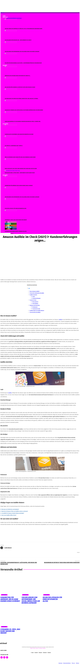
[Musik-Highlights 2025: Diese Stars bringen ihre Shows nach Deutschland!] (11, 159)
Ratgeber (5, 175)
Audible (60, 319)
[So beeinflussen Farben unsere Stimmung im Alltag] (11, 221)
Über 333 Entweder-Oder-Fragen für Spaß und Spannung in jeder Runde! (20, 157)
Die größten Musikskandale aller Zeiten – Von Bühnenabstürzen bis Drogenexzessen (23, 62)
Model (8, 18)
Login (34, 296)
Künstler (5, 17)
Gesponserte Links (36, 308)
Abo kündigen (35, 303)
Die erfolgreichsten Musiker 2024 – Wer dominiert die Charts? (18, 40)
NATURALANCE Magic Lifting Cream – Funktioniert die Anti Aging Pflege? (20, 172)
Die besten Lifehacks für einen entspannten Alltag (15, 208)
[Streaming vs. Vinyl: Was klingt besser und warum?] (11, 210)
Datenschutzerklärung (67, 663)
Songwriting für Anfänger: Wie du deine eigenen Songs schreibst (19, 185)
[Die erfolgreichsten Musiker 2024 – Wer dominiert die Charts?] (11, 30)
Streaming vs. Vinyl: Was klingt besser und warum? (16, 219)
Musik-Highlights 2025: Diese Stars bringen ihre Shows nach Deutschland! (21, 168)
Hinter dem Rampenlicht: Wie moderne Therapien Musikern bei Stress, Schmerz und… (23, 121)
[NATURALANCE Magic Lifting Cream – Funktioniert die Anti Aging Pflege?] (12, 170)
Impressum (60, 663)
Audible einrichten (33, 294)
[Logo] (0, 13)
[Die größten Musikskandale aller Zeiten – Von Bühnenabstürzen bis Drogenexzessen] (11, 53)
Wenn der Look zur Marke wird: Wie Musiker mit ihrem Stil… (17, 75)
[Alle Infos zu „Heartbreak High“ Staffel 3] (11, 136)
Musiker (11, 18)
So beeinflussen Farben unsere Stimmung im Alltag (16, 231)
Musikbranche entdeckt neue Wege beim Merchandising (62, 562)
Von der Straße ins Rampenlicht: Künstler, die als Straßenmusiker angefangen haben (23, 28)
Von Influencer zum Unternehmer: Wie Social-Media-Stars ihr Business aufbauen (22, 51)
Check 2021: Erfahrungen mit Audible (37, 293)
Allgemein (5, 123)
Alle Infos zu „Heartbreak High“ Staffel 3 (14, 145)
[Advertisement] (8, 533)
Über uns (73, 663)
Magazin (5, 65)
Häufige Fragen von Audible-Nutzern (37, 310)
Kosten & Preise (33, 300)
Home (4, 15)
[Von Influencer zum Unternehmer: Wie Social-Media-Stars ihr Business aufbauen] (11, 42)
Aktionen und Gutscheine (35, 305)
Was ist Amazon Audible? (35, 291)
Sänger (14, 18)
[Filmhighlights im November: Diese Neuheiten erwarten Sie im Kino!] (11, 124)
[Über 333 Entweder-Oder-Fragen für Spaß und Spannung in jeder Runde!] (11, 147)
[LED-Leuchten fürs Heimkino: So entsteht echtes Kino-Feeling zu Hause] (11, 77)
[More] (77, 555)
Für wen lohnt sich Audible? (35, 312)
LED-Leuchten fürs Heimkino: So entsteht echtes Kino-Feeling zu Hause (20, 87)
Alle (6, 18)
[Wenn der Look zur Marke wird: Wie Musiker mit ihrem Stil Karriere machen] (11, 66)
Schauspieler (18, 18)
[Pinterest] (70, 555)
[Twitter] (66, 555)
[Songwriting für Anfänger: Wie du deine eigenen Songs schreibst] (11, 176)
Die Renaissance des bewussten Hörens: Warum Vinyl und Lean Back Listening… (21, 98)
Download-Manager (37, 298)
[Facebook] (63, 555)
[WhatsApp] (73, 555)
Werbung (77, 663)
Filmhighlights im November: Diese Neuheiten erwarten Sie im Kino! (19, 134)
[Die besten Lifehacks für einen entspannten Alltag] (53, 584)
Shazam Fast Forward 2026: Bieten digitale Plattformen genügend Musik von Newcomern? (24, 110)
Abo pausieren (35, 301)
